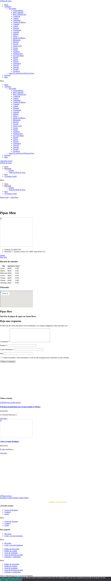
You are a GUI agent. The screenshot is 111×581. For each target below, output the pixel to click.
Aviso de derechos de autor (13, 555)
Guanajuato (17, 30)
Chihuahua (16, 20)
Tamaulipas (17, 63)
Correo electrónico (7, 349)
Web (1, 353)
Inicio (6, 5)
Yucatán (16, 69)
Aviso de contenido (11, 553)
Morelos (16, 42)
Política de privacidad (11, 549)
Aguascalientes (18, 10)
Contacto (7, 512)
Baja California (18, 12)
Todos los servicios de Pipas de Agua (21, 73)
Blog (6, 77)
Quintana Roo (18, 54)
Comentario (4, 342)
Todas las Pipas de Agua (17, 172)
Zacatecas (16, 71)
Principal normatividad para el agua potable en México (20, 407)
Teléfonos (7, 7)
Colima (15, 26)
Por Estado (12, 8)
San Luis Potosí (18, 56)
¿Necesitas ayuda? (10, 176)
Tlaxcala (16, 65)
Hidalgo (16, 34)
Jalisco (15, 36)
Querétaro (16, 52)
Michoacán (17, 40)
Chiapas (16, 18)
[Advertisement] (39, 203)
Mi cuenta (7, 534)
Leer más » (4, 418)
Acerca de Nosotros (11, 510)
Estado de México (19, 38)
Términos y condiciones (12, 557)
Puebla (15, 50)
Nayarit (15, 44)
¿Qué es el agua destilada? (9, 441)
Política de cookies (10, 551)
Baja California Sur (19, 14)
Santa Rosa (14, 197)
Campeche (16, 16)
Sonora (15, 59)
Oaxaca (15, 48)
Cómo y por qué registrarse (13, 536)
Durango (16, 28)
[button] (55, 81)
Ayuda (6, 514)
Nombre (3, 345)
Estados (11, 170)
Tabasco (16, 61)
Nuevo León (17, 46)
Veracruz (16, 67)
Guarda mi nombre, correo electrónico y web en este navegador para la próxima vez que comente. (36, 358)
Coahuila (16, 24)
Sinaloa (15, 58)
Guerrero (16, 32)
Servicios (7, 75)
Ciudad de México (19, 22)
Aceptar (3, 580)
